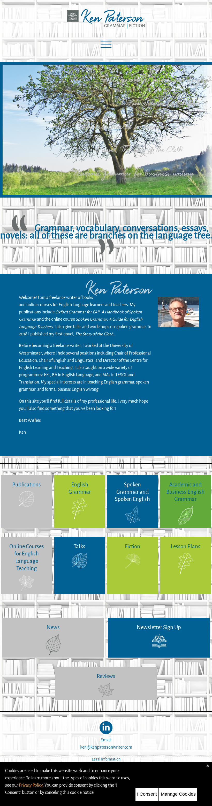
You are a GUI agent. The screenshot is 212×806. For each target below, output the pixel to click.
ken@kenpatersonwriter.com (106, 747)
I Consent (147, 794)
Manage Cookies (178, 794)
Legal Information (106, 759)
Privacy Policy (31, 785)
